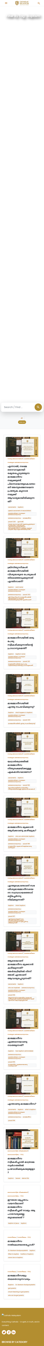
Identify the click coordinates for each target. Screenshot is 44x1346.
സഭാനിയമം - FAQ (24, 1237)
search (38, 407)
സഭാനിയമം (12, 1237)
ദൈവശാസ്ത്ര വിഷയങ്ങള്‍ (18, 1151)
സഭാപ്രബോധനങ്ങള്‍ (15, 459)
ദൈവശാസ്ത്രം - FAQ (15, 1155)
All (22, 418)
